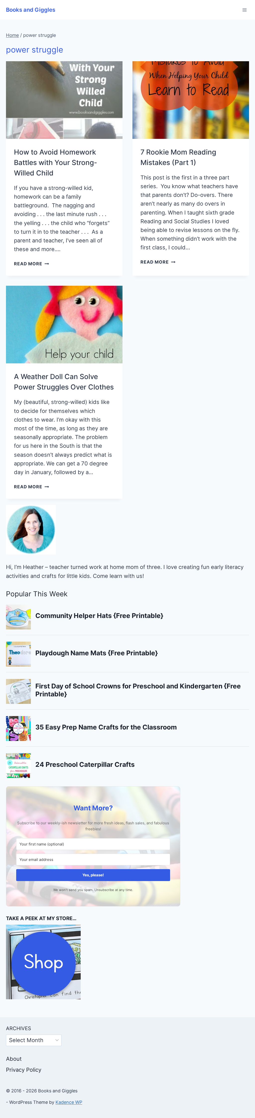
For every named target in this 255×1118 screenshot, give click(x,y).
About (14, 1059)
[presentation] (64, 100)
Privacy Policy (23, 1069)
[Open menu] (244, 10)
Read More (31, 263)
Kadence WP (69, 1102)
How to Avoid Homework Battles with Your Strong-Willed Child (55, 162)
